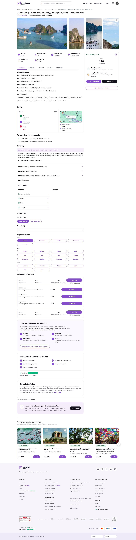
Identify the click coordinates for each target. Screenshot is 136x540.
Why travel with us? (50, 488)
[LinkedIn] (115, 469)
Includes (49, 67)
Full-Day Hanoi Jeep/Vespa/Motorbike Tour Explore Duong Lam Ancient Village (80, 449)
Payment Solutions (75, 491)
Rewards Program (100, 483)
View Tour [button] (36, 456)
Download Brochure (103, 88)
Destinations (98, 3)
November (76, 240)
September (42, 240)
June (42, 255)
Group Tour (24, 221)
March (59, 251)
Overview (22, 67)
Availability (59, 67)
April (75, 251)
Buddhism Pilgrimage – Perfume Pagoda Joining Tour (27, 448)
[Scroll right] (118, 444)
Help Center (98, 506)
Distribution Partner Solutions (53, 506)
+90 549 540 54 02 (102, 509)
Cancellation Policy (50, 493)
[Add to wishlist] (116, 54)
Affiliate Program (49, 503)
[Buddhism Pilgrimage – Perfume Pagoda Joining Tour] (29, 436)
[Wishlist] (113, 3)
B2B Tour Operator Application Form (80, 483)
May (25, 255)
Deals (107, 3)
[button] (116, 20)
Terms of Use (98, 485)
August (25, 240)
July (59, 255)
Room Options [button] (75, 283)
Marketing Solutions (50, 509)
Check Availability (94, 81)
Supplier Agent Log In (76, 501)
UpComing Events (49, 485)
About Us (21, 483)
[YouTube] (111, 469)
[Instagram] (102, 469)
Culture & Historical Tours (50, 9)
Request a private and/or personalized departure (35, 346)
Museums (22, 496)
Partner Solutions (49, 501)
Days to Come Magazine (51, 483)
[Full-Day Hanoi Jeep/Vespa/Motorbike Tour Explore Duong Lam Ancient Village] (81, 436)
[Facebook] (98, 469)
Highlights (32, 67)
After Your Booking (50, 491)
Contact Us (98, 503)
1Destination (27, 451)
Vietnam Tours (31, 9)
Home (18, 9)
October (59, 240)
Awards (21, 499)
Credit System (99, 493)
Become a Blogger (24, 491)
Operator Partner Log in (76, 485)
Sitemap (97, 496)
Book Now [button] (74, 280)
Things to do (87, 3)
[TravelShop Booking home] (23, 3)
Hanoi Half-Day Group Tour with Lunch (53, 448)
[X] (106, 469)
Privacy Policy (99, 491)
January (25, 251)
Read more (57, 392)
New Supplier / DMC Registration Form (80, 498)
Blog (20, 488)
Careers (21, 485)
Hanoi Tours (39, 9)
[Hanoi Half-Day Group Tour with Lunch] (55, 436)
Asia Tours (24, 9)
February (42, 251)
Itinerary (41, 67)
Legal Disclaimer (99, 488)
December (25, 244)
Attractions (22, 493)
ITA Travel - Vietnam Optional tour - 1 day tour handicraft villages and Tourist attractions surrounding (106, 449)
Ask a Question (75, 408)
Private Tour (37, 221)
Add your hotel (74, 508)
